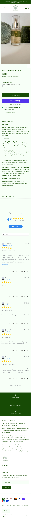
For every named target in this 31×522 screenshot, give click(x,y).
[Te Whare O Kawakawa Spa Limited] (15, 8)
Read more (5, 264)
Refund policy (25, 505)
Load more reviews (15, 385)
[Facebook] (2, 465)
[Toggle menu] (2, 8)
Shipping (4, 76)
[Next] (29, 66)
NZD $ (5, 511)
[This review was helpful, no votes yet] (24, 271)
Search (3, 505)
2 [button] (17, 66)
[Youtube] (4, 465)
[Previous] (2, 66)
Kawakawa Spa (7, 82)
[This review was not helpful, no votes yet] (27, 271)
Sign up (6, 487)
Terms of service (16, 505)
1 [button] (14, 66)
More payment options (15, 104)
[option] (15, 38)
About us (9, 505)
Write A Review (15, 226)
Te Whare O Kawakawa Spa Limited (13, 515)
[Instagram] (7, 465)
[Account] (25, 8)
